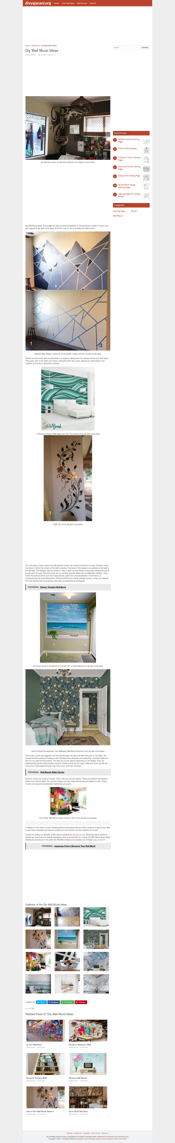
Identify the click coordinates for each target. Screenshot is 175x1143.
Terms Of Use (95, 1133)
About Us (105, 1133)
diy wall (32, 1008)
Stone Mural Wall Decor (78, 1111)
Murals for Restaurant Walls (80, 1044)
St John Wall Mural (34, 1044)
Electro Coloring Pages (127, 148)
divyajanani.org (38, 3)
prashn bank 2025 (120, 1139)
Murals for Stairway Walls (36, 1078)
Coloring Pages (68, 3)
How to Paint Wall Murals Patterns (40, 1111)
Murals (93, 3)
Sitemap (70, 1133)
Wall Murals (82, 3)
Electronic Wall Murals (78, 1078)
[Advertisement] (87, 26)
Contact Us (78, 1133)
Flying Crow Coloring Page (129, 176)
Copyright (86, 1133)
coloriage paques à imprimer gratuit (100, 1139)
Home (56, 3)
